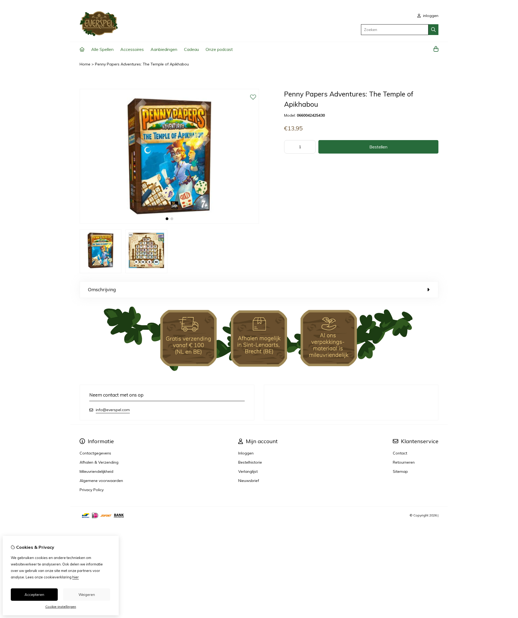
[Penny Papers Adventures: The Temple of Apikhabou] (169, 222)
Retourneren (404, 462)
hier (75, 577)
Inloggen (246, 453)
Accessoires (132, 49)
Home (85, 64)
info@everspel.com (113, 409)
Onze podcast (219, 49)
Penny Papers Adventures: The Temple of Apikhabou (142, 64)
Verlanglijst (248, 471)
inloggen (430, 15)
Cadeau (191, 49)
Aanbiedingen (164, 49)
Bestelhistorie (250, 462)
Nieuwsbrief (248, 480)
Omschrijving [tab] (102, 289)
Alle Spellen (102, 49)
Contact (400, 453)
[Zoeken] (433, 29)
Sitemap (400, 471)
